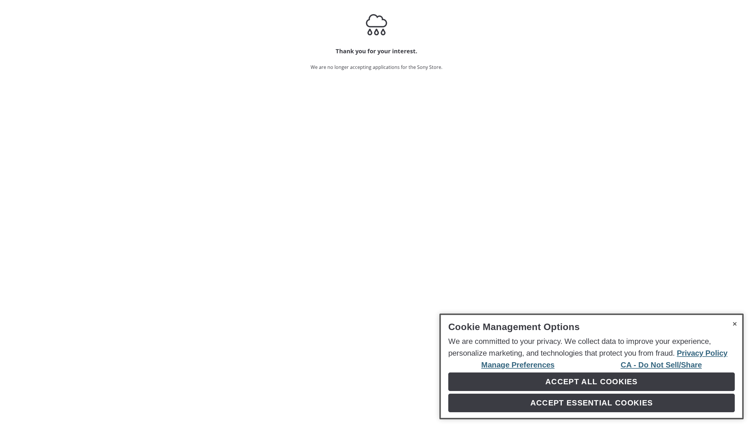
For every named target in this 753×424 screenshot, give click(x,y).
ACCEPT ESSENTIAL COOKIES (591, 402)
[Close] (734, 323)
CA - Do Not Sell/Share (661, 364)
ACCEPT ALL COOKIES (591, 381)
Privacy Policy (702, 352)
